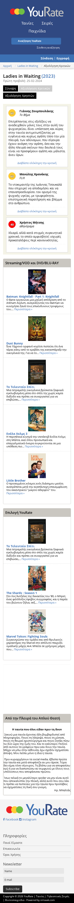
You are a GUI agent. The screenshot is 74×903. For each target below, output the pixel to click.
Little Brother (15, 480)
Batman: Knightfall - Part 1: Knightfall (32, 296)
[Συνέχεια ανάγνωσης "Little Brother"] (37, 465)
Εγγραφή (63, 58)
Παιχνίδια (37, 30)
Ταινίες (27, 23)
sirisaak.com (47, 900)
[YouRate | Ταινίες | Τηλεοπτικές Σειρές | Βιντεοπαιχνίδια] (37, 10)
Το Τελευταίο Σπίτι (20, 386)
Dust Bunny (14, 343)
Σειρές (47, 23)
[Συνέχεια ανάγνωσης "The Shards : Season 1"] (37, 578)
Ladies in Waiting (27, 66)
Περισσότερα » (23, 309)
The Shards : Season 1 (21, 592)
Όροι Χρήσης (12, 855)
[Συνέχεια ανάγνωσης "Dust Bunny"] (37, 328)
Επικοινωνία (11, 849)
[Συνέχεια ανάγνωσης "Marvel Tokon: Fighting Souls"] (37, 621)
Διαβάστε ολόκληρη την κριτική (37, 163)
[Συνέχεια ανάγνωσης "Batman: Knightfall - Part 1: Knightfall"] (37, 281)
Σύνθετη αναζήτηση (48, 47)
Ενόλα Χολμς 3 (16, 433)
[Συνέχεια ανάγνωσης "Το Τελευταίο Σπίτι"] (37, 372)
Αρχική (7, 66)
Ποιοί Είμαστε (12, 843)
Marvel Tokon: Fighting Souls (26, 636)
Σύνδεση (47, 58)
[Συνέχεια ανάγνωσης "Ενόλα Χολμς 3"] (37, 419)
